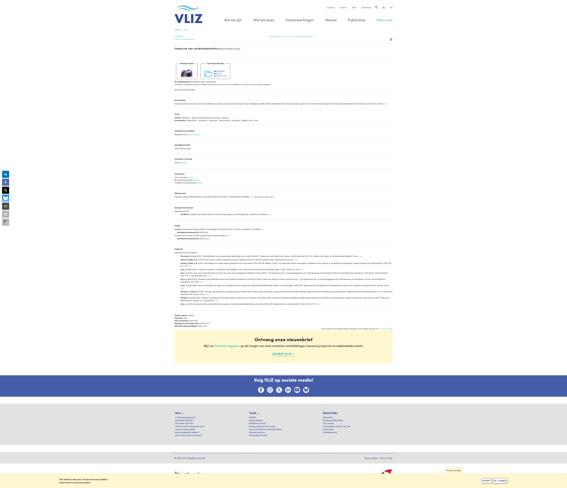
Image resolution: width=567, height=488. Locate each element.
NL (384, 8)
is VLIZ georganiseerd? (185, 418)
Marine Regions (192, 134)
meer (251, 197)
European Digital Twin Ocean (262, 427)
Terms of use (386, 458)
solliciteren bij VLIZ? (184, 421)
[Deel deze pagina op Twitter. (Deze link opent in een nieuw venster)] (5, 190)
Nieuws (331, 20)
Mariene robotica (257, 432)
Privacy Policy (371, 458)
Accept (486, 481)
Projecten (303, 36)
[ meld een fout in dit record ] (185, 39)
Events (343, 8)
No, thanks (499, 481)
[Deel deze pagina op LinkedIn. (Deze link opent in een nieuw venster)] (5, 174)
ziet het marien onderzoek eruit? (190, 427)
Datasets (296, 36)
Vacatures (367, 8)
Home (177, 30)
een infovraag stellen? (185, 430)
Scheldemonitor (330, 432)
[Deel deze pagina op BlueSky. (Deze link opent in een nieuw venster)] (5, 198)
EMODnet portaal (257, 423)
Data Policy (179, 36)
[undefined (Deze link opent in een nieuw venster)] (5, 222)
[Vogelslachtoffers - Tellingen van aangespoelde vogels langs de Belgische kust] (187, 73)
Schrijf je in (281, 354)
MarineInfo (328, 418)
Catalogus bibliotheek (333, 421)
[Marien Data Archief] (215, 73)
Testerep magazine (227, 346)
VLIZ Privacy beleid (385, 329)
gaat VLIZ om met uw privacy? (188, 435)
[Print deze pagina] (391, 39)
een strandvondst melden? (187, 432)
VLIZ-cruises (328, 423)
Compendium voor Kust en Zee (336, 427)
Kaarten (310, 36)
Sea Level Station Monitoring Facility (265, 430)
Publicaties (272, 36)
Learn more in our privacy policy (75, 483)
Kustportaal (328, 430)
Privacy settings (453, 471)
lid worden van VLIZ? (184, 423)
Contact (331, 8)
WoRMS (182, 163)
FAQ (354, 8)
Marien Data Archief (258, 435)
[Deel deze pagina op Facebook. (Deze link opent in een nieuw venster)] (5, 182)
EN (391, 8)
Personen (288, 36)
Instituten (280, 36)
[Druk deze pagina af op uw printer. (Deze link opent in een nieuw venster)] (5, 214)
